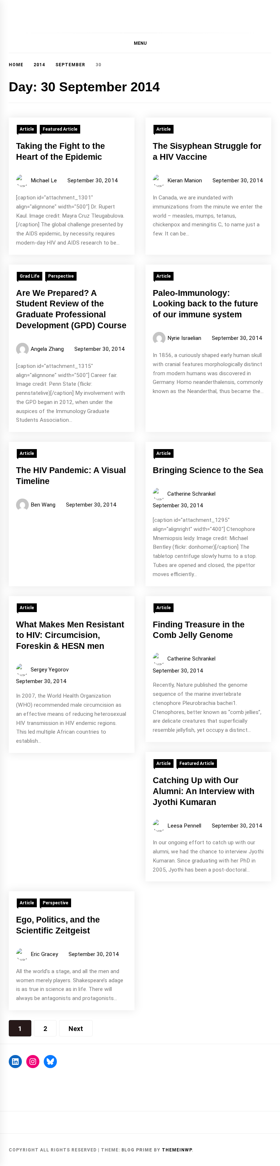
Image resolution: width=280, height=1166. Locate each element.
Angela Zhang (47, 349)
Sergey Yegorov (50, 669)
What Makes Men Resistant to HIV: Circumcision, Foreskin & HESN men (70, 635)
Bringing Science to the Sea (208, 470)
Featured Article (60, 129)
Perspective (61, 276)
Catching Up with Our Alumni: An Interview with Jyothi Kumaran (203, 791)
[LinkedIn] (15, 1061)
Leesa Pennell (184, 825)
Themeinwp (177, 1150)
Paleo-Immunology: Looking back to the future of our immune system (205, 304)
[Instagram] (32, 1061)
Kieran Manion (184, 180)
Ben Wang (43, 504)
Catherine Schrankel (191, 494)
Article (27, 129)
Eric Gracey (44, 954)
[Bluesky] (50, 1061)
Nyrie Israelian (184, 338)
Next (76, 1028)
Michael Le (44, 180)
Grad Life (29, 276)
